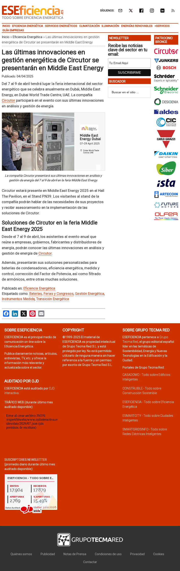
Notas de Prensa (74, 554)
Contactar (90, 562)
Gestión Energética (89, 294)
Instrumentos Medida (18, 299)
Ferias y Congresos (58, 294)
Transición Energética (52, 299)
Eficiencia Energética (27, 37)
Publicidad (48, 554)
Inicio (5, 37)
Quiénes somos (21, 554)
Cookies (158, 554)
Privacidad (137, 554)
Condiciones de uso (108, 554)
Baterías (35, 294)
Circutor (8, 100)
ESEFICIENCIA (32, 12)
